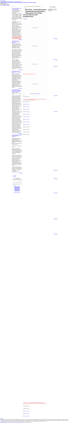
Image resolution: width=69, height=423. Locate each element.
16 (15, 183)
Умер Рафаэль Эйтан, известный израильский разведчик (16, 42)
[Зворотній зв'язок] (7, 1)
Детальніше (20, 39)
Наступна (38, 93)
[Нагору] (1, 418)
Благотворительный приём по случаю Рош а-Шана (17, 8)
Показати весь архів (17, 192)
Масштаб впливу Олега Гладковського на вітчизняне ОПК (16, 72)
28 (13, 185)
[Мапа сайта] (12, 1)
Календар (14, 175)
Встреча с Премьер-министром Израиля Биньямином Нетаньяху (17, 135)
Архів (14, 176)
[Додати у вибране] (18, 1)
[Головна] (2, 1)
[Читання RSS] (2, 0)
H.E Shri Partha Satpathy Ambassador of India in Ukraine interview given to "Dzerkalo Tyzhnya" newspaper (16, 90)
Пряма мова (25, 18)
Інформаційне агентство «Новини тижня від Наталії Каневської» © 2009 (12, 422)
